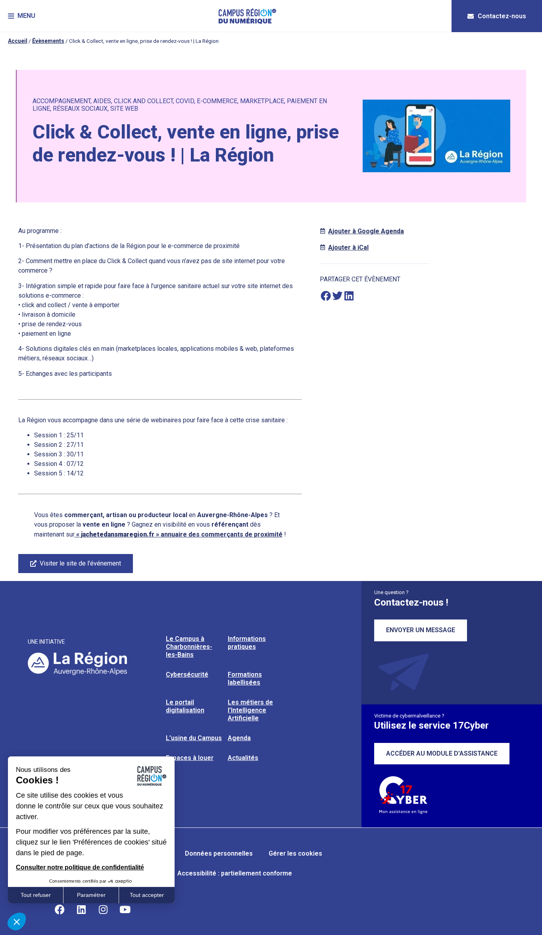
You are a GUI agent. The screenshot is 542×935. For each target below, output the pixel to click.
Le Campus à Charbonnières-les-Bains (189, 646)
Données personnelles (219, 853)
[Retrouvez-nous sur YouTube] (125, 909)
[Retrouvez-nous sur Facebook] (59, 909)
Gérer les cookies (295, 853)
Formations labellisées (245, 678)
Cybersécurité (187, 674)
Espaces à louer (189, 758)
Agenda (239, 738)
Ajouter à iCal (348, 247)
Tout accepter (147, 895)
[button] (21, 16)
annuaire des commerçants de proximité (179, 534)
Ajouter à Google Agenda (366, 231)
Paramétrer (91, 895)
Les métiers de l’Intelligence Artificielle (250, 710)
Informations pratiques (247, 642)
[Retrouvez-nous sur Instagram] (103, 909)
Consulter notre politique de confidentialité (80, 867)
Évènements (48, 41)
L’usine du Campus (194, 738)
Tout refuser (36, 895)
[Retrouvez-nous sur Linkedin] (81, 909)
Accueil (17, 41)
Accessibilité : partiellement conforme (234, 873)
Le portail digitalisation (185, 706)
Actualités (243, 758)
